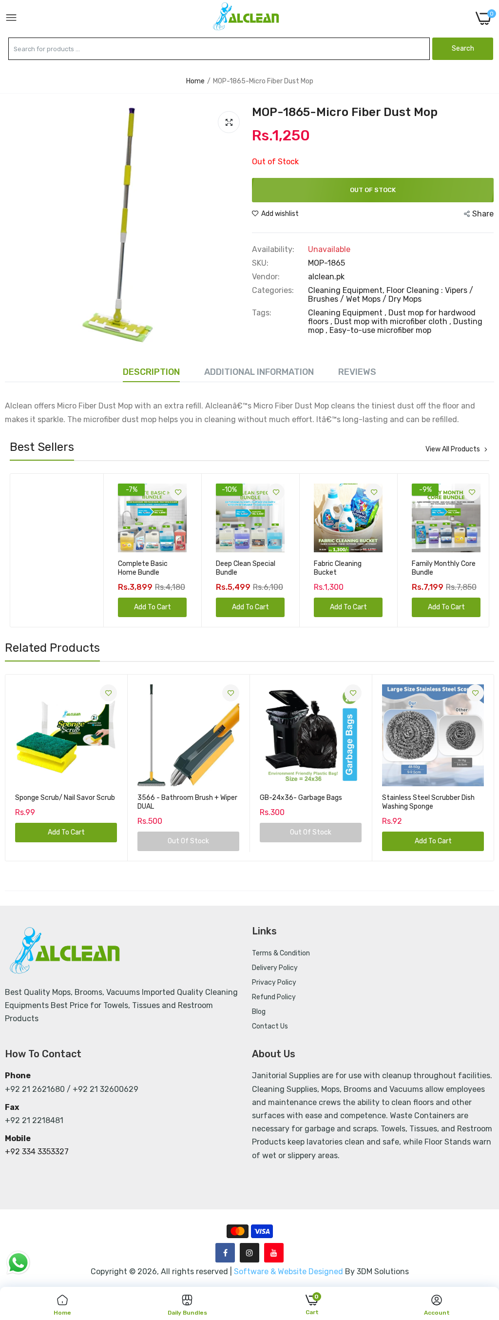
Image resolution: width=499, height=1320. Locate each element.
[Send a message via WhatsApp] (18, 1262)
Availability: (273, 249)
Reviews (357, 372)
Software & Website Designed (289, 1271)
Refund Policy (274, 997)
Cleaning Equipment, (347, 290)
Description (151, 372)
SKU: (260, 263)
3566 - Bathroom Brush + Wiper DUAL (187, 802)
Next (464, 550)
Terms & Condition (281, 953)
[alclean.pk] (246, 18)
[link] (80, 492)
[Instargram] (249, 1252)
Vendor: (266, 276)
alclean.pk (326, 276)
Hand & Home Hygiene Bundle (436, 568)
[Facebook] (225, 1252)
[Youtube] (274, 1252)
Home (195, 81)
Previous (34, 550)
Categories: (273, 290)
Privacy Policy (274, 982)
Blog (259, 1012)
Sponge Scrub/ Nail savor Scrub (65, 798)
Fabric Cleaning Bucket (240, 568)
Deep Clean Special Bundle (147, 568)
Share (483, 213)
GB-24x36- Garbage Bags (301, 798)
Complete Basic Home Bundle (45, 568)
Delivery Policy (275, 968)
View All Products (452, 449)
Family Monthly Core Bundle (346, 568)
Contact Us (270, 1026)
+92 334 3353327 (37, 1151)
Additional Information (259, 372)
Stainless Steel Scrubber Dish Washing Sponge (428, 802)
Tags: (261, 313)
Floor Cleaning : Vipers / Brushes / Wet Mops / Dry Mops (390, 295)
